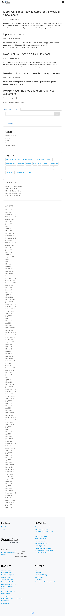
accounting (40, 159)
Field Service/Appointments (8, 591)
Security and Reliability (41, 575)
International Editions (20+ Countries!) (11, 598)
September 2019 (11, 311)
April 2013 (8, 486)
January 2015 (9, 439)
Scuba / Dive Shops (40, 541)
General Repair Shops (41, 536)
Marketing (4, 589)
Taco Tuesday (10, 145)
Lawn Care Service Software (42, 553)
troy (6, 19)
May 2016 (8, 406)
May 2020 (8, 292)
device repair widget (29, 159)
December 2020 (10, 276)
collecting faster (11, 168)
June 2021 (8, 262)
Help (36, 570)
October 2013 (10, 474)
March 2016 (9, 410)
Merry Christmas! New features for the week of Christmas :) (31, 13)
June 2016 (8, 403)
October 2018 (10, 337)
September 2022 (11, 243)
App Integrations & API (7, 596)
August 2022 (9, 245)
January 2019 (9, 330)
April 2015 (8, 434)
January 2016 (9, 415)
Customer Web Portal (7, 579)
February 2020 (10, 299)
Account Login (39, 577)
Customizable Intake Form (8, 584)
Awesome (31, 168)
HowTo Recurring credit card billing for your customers (29, 92)
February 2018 (10, 356)
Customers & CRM (6, 577)
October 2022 (10, 240)
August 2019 (9, 313)
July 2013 (8, 481)
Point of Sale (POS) (6, 572)
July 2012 (8, 505)
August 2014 (9, 450)
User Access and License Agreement (45, 582)
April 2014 (8, 460)
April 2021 (8, 266)
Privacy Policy (38, 572)
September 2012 (11, 500)
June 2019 (8, 318)
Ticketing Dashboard (7, 582)
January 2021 (9, 273)
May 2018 (8, 349)
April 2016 (8, 408)
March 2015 (9, 436)
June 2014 (8, 455)
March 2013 (9, 488)
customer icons (10, 164)
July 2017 (8, 373)
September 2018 (11, 339)
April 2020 (8, 295)
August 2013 (9, 479)
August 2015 (9, 424)
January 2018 (9, 358)
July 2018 (8, 344)
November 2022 (10, 238)
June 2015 (8, 429)
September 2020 (11, 283)
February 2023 (10, 233)
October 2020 (10, 280)
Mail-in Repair (5, 600)
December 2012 (10, 493)
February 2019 (10, 328)
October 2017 (10, 365)
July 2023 (8, 221)
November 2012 (10, 495)
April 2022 (8, 254)
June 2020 (8, 290)
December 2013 (10, 469)
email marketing (19, 172)
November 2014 (10, 443)
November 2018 (10, 335)
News (18, 19)
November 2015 (10, 420)
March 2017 (9, 382)
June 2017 (8, 375)
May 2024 (8, 212)
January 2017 (9, 387)
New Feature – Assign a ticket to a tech (27, 54)
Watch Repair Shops (40, 538)
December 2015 (10, 417)
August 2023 (9, 219)
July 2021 (8, 259)
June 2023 (8, 224)
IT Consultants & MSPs (41, 529)
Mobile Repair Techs (40, 546)
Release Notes (10, 143)
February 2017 (10, 384)
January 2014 (9, 467)
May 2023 (8, 226)
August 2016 (9, 398)
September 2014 (11, 448)
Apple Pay (45, 164)
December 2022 (10, 236)
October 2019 (10, 309)
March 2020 (9, 297)
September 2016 (11, 396)
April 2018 (8, 351)
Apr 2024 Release (11, 189)
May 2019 (8, 321)
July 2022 (8, 247)
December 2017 (10, 361)
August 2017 (9, 370)
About (4, 554)
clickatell (18, 159)
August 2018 (9, 342)
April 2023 (8, 229)
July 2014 (8, 453)
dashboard (30, 172)
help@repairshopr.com (8, 552)
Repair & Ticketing (6, 570)
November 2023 (10, 214)
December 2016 (10, 389)
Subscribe (10, 123)
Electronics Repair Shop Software (44, 550)
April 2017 (8, 380)
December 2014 (10, 441)
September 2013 (11, 476)
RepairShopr (4, 527)
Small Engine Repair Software (43, 548)
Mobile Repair (5, 603)
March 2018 (9, 354)
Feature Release (10, 136)
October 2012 (10, 498)
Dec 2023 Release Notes (13, 196)
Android (28, 164)
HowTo (7, 138)
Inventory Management (7, 575)
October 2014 (10, 446)
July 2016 (8, 401)
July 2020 (8, 288)
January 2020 (9, 302)
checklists (39, 168)
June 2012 (8, 507)
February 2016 (10, 413)
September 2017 (11, 368)
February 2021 (10, 271)
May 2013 (8, 483)
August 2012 (9, 502)
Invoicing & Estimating (7, 586)
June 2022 (8, 250)
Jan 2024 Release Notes (13, 193)
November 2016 (10, 391)
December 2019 (10, 304)
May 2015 (8, 432)
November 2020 (10, 278)
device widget (23, 168)
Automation (9, 159)
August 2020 (9, 285)
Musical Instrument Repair (42, 543)
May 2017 (8, 377)
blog (34, 164)
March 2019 (9, 325)
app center (21, 164)
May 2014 (8, 458)
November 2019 (10, 306)
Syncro (3, 529)
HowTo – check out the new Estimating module (31, 73)
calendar (49, 159)
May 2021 (8, 264)
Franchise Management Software (44, 534)
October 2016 (10, 394)
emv (39, 164)
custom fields (49, 168)
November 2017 (10, 363)
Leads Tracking (5, 593)
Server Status (38, 579)
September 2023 (11, 217)
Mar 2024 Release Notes (13, 191)
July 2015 (8, 427)
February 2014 (10, 465)
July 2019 (8, 316)
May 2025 (8, 210)
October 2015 (10, 422)
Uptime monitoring (14, 34)
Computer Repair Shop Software (44, 527)
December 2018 (10, 332)
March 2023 (9, 231)
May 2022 (8, 252)
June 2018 (8, 347)
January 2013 (9, 491)
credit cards (54, 164)
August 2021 (9, 257)
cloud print (9, 172)
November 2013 (10, 472)
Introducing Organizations (14, 186)
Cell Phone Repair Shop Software (44, 531)
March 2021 (9, 269)
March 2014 (9, 462)
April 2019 (8, 323)
